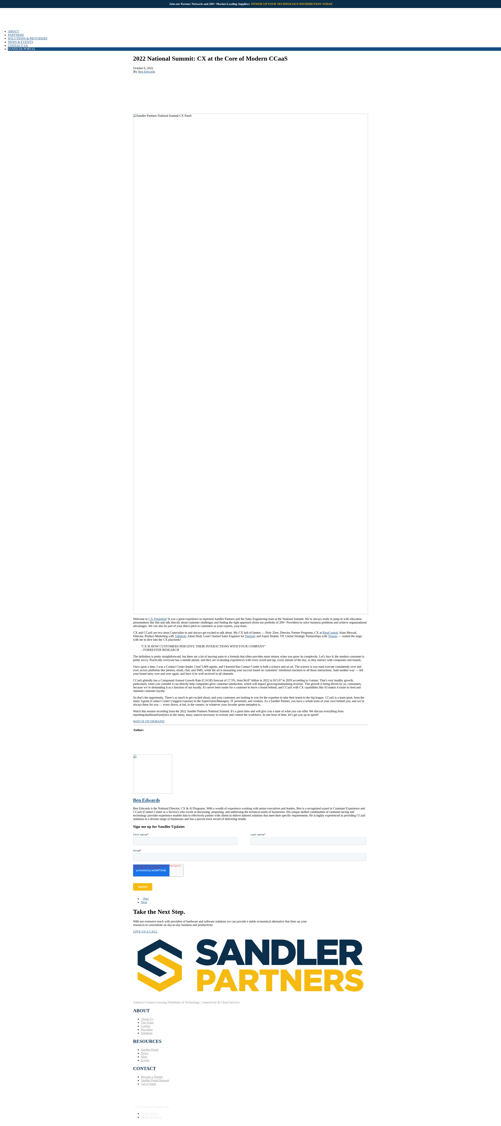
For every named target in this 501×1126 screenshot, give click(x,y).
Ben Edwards (146, 71)
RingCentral (330, 632)
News (144, 1053)
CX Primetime (157, 619)
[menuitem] (254, 31)
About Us (147, 1019)
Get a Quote (148, 1084)
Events (145, 1060)
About (13, 31)
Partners (16, 35)
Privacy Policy (150, 1113)
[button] (134, 1090)
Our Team (147, 1022)
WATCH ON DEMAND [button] (148, 721)
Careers (145, 1026)
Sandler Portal (149, 1049)
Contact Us (18, 45)
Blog (144, 1056)
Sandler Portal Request (155, 1080)
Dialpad (250, 636)
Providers (147, 1029)
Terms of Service (151, 1117)
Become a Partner (152, 1076)
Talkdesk (180, 636)
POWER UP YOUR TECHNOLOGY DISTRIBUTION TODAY (292, 3)
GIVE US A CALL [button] (145, 931)
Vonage (332, 636)
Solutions (146, 1033)
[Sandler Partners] (250, 21)
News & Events (20, 42)
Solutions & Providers (27, 38)
